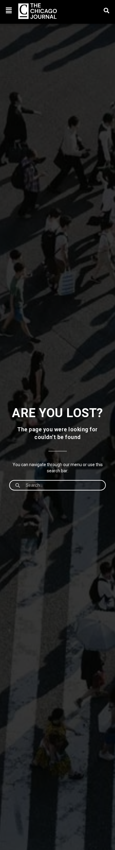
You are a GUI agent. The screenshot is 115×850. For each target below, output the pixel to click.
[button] (8, 10)
